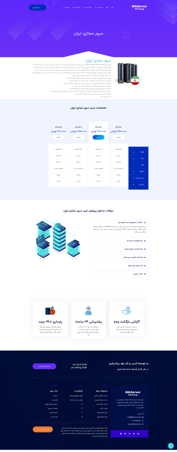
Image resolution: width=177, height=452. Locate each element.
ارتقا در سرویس (138, 274)
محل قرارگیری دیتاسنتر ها (135, 240)
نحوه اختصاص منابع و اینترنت (133, 249)
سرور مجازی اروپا (102, 412)
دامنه (107, 7)
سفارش (118, 137)
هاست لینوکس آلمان (100, 395)
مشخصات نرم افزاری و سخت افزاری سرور (130, 222)
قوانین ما (55, 400)
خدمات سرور (88, 7)
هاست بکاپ (103, 408)
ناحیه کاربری (36, 7)
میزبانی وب (99, 7)
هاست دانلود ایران (102, 404)
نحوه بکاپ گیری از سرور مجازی (133, 257)
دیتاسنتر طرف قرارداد (51, 404)
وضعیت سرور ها (53, 408)
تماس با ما (66, 7)
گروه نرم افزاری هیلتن (76, 395)
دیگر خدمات (77, 7)
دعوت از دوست (41, 429)
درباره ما (55, 395)
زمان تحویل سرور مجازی (135, 265)
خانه (112, 7)
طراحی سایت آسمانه (76, 400)
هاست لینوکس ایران (101, 400)
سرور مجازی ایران (102, 416)
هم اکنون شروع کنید (44, 366)
